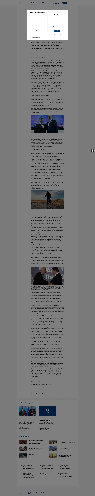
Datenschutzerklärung (33, 21)
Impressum (39, 37)
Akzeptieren (57, 30)
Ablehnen (37, 30)
